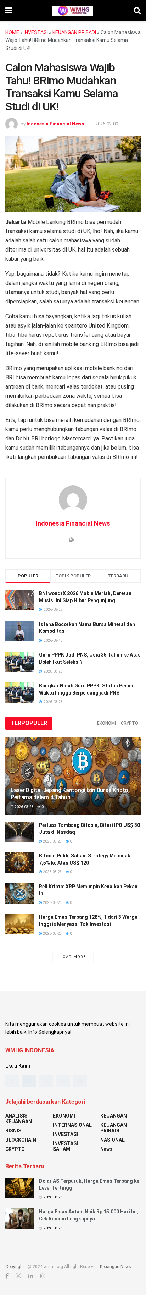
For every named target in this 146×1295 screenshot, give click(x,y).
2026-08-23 (24, 807)
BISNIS (13, 1131)
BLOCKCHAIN (20, 1140)
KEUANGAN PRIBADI (74, 32)
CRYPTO (129, 723)
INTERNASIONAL (72, 1125)
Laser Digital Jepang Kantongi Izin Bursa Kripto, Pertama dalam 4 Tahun (70, 794)
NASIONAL (112, 1140)
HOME (12, 32)
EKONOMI (106, 723)
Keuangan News (115, 1266)
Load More (73, 957)
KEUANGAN (113, 1116)
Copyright (14, 1266)
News (106, 1149)
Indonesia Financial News (55, 123)
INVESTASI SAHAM (65, 1146)
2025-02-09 (106, 123)
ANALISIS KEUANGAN (18, 1118)
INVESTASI (36, 32)
